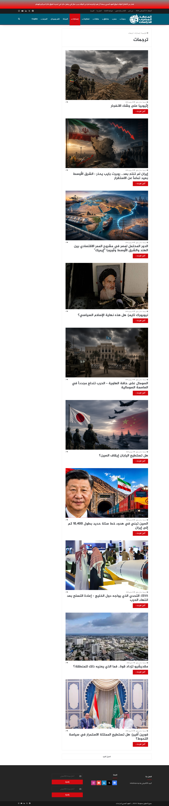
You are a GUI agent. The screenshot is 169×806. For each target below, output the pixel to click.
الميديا (92, 10)
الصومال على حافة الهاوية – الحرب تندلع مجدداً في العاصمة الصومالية (110, 385)
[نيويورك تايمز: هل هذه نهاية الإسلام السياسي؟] (107, 286)
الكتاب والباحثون (120, 10)
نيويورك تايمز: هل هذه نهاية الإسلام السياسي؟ (113, 315)
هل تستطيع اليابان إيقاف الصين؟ (123, 455)
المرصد (44, 19)
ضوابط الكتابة (108, 10)
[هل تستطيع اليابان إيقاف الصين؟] (107, 425)
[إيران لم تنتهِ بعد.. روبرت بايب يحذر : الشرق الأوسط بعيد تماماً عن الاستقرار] (107, 143)
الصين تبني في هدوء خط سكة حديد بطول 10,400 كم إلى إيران (108, 526)
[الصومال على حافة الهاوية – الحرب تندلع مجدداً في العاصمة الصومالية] (107, 352)
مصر (114, 19)
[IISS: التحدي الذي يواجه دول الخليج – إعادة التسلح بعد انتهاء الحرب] (107, 565)
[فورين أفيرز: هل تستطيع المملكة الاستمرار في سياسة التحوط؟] (107, 704)
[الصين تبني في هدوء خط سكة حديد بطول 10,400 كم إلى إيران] (107, 493)
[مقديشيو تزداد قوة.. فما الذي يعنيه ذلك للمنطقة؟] (107, 637)
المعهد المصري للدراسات (123, 803)
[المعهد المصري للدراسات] (141, 19)
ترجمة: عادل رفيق (141, 102)
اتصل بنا (99, 10)
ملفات (96, 19)
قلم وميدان (55, 19)
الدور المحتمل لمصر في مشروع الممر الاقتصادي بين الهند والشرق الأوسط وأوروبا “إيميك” (111, 248)
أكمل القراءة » (140, 111)
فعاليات (86, 19)
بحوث (123, 19)
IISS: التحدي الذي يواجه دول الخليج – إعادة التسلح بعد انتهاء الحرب (107, 598)
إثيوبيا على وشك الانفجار (129, 106)
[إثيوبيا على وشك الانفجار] (107, 75)
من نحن (130, 10)
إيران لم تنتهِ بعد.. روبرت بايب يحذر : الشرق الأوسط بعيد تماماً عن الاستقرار (110, 176)
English (35, 19)
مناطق (106, 19)
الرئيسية (144, 33)
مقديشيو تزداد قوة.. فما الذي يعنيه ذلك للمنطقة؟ (110, 666)
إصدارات (75, 19)
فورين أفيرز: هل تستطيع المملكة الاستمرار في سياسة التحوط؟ (108, 737)
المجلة (65, 19)
